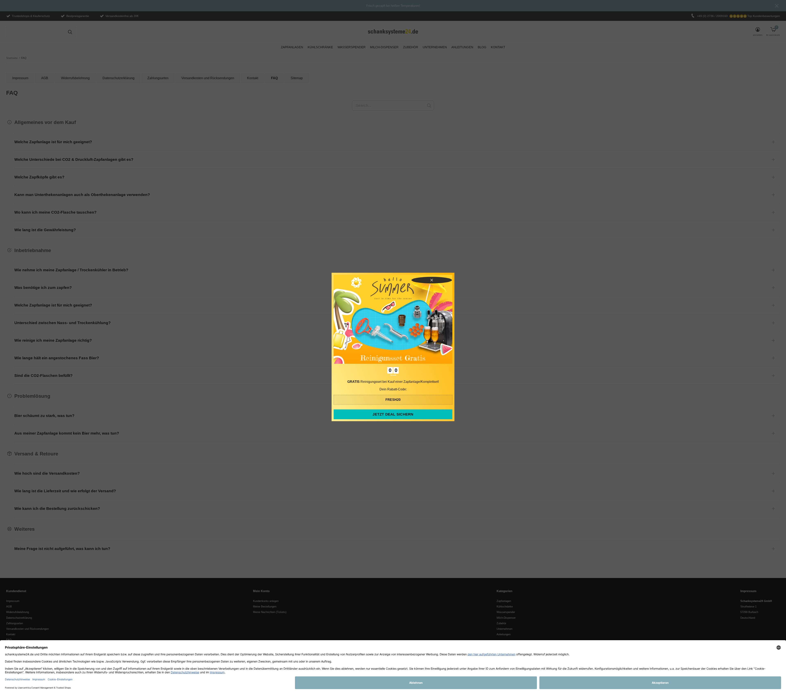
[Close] (431, 280)
